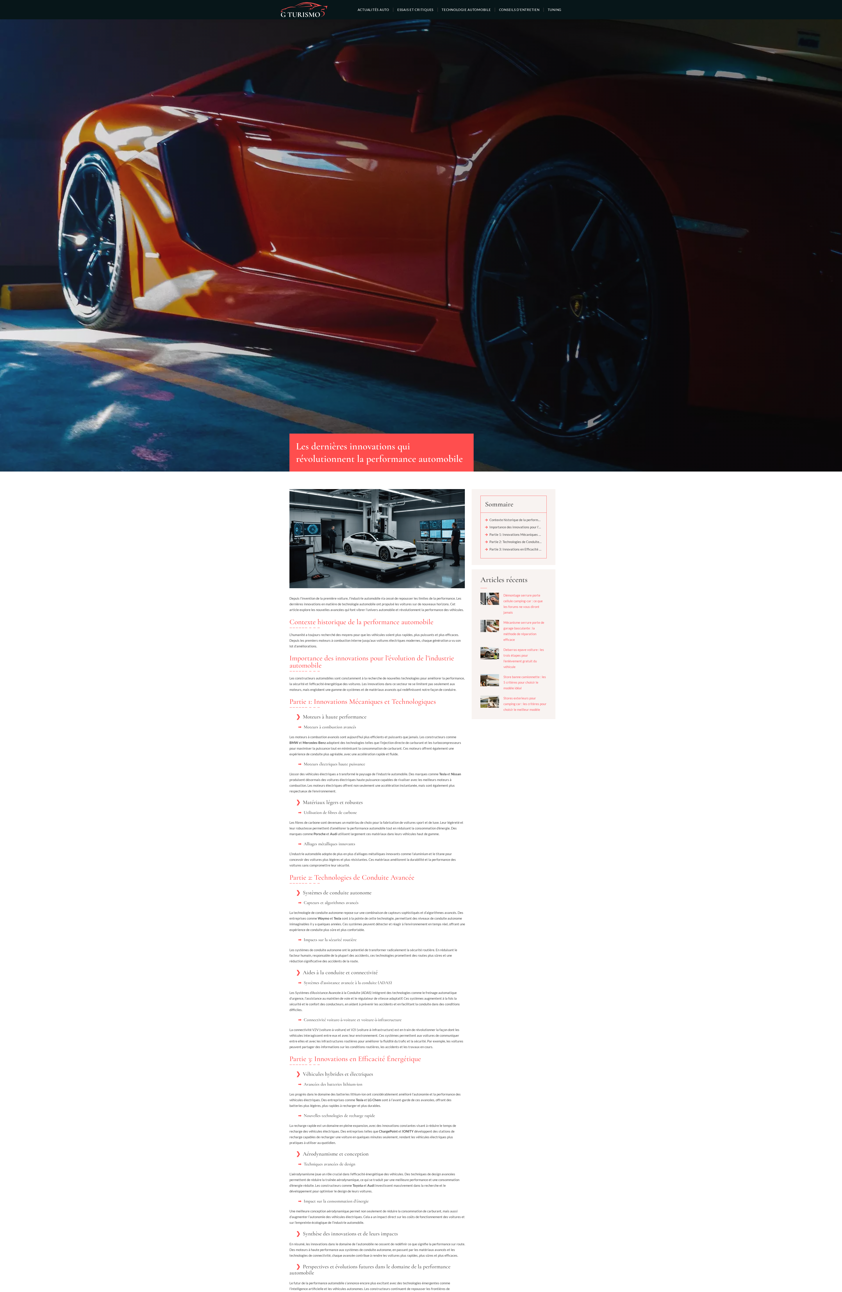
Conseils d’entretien (519, 10)
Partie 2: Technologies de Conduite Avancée (515, 542)
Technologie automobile (466, 10)
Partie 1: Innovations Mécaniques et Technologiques (515, 534)
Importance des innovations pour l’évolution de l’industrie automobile (515, 527)
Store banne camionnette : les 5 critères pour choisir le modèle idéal (524, 682)
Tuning (555, 10)
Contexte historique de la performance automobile (515, 520)
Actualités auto (373, 10)
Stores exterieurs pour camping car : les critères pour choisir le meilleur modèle (524, 703)
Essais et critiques (415, 10)
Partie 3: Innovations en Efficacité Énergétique (515, 549)
